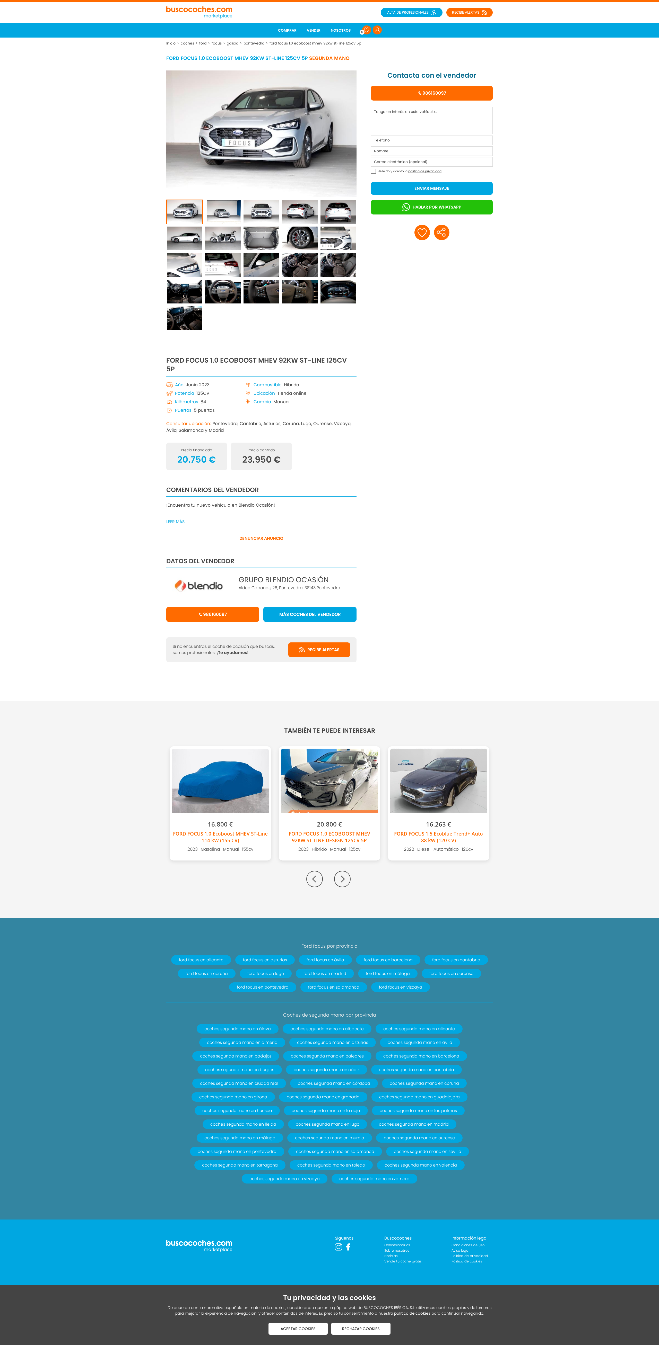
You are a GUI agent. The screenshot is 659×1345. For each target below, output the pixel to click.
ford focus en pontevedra (263, 987)
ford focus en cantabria (456, 960)
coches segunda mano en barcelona (421, 1056)
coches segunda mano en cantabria (416, 1070)
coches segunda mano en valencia (421, 1165)
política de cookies (412, 1313)
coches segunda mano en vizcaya (284, 1179)
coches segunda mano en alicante (419, 1029)
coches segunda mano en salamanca (335, 1151)
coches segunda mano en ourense (419, 1138)
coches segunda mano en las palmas (418, 1111)
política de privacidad (424, 171)
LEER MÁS (175, 522)
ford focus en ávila (325, 960)
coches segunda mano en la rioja (326, 1111)
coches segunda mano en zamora (374, 1179)
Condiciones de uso (468, 1245)
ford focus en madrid (325, 973)
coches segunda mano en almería (242, 1042)
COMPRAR (287, 30)
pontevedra (254, 43)
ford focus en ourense (451, 973)
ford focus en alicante (201, 960)
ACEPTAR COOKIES (298, 1328)
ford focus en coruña (207, 973)
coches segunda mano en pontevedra (237, 1151)
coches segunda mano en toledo (331, 1165)
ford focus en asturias (265, 960)
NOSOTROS (341, 30)
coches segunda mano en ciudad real (239, 1083)
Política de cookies (467, 1261)
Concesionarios (397, 1245)
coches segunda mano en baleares (327, 1056)
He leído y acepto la (409, 171)
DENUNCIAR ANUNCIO (261, 538)
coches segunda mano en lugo (327, 1124)
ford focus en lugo (265, 973)
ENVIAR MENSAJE (431, 188)
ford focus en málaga (388, 973)
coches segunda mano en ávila (420, 1042)
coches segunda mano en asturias (332, 1042)
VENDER (313, 30)
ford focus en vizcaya (400, 987)
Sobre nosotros (396, 1250)
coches (187, 43)
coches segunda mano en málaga (239, 1138)
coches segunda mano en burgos (239, 1070)
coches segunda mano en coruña (424, 1083)
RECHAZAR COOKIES (361, 1328)
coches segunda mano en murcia (329, 1138)
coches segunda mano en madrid (414, 1124)
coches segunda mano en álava (237, 1029)
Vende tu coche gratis (403, 1261)
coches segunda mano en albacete (327, 1029)
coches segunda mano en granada (323, 1097)
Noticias (391, 1255)
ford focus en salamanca (333, 987)
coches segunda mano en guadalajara (419, 1097)
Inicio (171, 43)
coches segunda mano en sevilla (427, 1151)
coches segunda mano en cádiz (326, 1070)
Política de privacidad (470, 1255)
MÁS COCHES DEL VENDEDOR (310, 614)
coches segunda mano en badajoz (235, 1056)
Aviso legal (460, 1250)
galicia (232, 43)
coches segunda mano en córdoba (334, 1083)
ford (202, 43)
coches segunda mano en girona (233, 1097)
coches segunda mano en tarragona (240, 1165)
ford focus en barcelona (388, 960)
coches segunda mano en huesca (237, 1111)
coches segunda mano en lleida (243, 1124)
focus (217, 43)
